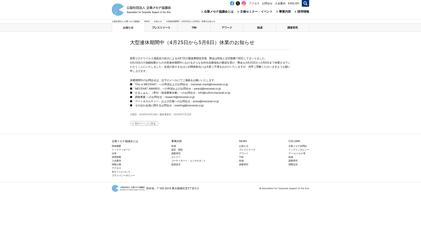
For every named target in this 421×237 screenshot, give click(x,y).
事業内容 (285, 11)
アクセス (254, 3)
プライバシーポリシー (123, 175)
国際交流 (293, 164)
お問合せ (267, 3)
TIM (194, 27)
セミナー (176, 157)
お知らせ (128, 27)
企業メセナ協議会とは (219, 11)
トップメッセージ (121, 149)
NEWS (243, 141)
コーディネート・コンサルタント (188, 160)
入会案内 (280, 3)
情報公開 (116, 164)
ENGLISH (293, 3)
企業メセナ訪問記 (297, 146)
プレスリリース (161, 27)
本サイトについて (121, 171)
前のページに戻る (145, 123)
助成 (259, 27)
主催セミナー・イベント (256, 11)
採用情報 (303, 11)
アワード (227, 27)
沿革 (114, 153)
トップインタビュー (298, 149)
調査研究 (292, 27)
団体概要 (116, 146)
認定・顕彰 (177, 149)
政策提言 (176, 164)
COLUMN (294, 141)
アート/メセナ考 (296, 153)
